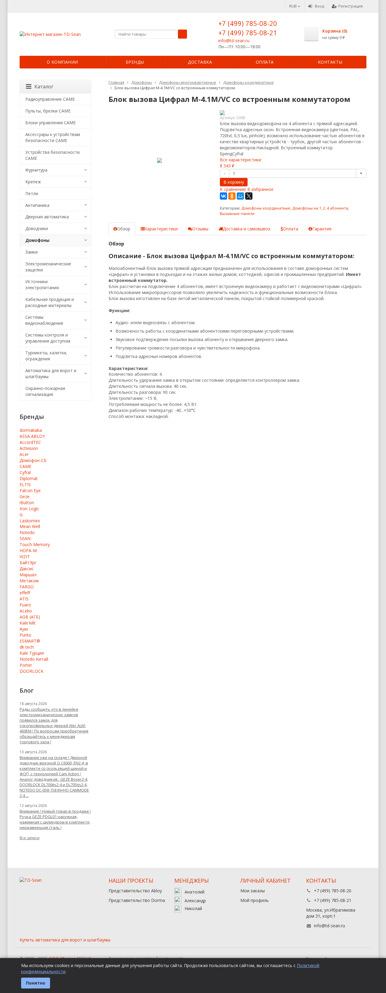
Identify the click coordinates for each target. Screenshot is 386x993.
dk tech (27, 647)
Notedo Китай (34, 659)
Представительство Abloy (135, 890)
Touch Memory (35, 544)
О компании (62, 62)
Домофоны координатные (265, 208)
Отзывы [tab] (200, 229)
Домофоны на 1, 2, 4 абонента (320, 208)
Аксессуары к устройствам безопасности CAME (52, 137)
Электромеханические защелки (48, 267)
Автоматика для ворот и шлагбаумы (50, 373)
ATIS (24, 599)
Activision (29, 448)
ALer (24, 454)
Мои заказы (252, 890)
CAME (25, 466)
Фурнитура (36, 170)
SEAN (25, 538)
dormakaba (31, 430)
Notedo (27, 532)
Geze (25, 496)
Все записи (30, 837)
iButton (27, 502)
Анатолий (194, 892)
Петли (31, 193)
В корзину (233, 182)
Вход (319, 6)
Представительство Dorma (137, 900)
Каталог (43, 86)
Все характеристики (240, 160)
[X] (248, 196)
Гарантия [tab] (321, 229)
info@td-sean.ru (233, 40)
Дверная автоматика (47, 217)
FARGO (27, 587)
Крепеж (33, 182)
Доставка (200, 62)
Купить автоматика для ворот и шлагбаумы (65, 940)
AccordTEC (30, 442)
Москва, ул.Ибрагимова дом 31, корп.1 (330, 913)
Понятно (35, 983)
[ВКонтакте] (223, 196)
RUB (293, 6)
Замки (31, 252)
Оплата (265, 62)
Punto (25, 635)
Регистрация (350, 6)
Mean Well (30, 526)
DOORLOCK (31, 671)
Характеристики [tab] (161, 229)
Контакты (330, 62)
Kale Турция (32, 653)
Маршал (28, 574)
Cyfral (25, 472)
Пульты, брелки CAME (48, 111)
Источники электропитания (42, 284)
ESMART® (30, 641)
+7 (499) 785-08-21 (247, 32)
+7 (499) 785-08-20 (247, 23)
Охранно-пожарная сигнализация (45, 391)
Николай (193, 908)
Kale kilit (28, 623)
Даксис (27, 568)
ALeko (26, 611)
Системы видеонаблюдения (44, 320)
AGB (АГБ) (30, 617)
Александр (195, 900)
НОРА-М (28, 550)
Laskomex (30, 520)
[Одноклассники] (232, 196)
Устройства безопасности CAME (52, 155)
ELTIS (25, 484)
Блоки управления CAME (50, 122)
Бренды (135, 62)
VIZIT (25, 556)
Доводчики (36, 228)
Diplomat (29, 478)
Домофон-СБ (33, 460)
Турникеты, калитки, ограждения (46, 356)
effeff (25, 593)
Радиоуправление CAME (50, 99)
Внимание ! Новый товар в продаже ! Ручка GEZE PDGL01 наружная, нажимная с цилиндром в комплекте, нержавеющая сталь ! (55, 819)
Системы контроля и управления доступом (47, 338)
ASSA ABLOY (32, 436)
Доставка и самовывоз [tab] (246, 229)
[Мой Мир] (240, 196)
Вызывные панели (237, 213)
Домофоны (37, 240)
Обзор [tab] (123, 229)
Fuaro (25, 605)
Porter (26, 665)
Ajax (24, 629)
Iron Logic (29, 508)
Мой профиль (254, 900)
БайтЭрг (28, 562)
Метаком (29, 580)
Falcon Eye (30, 490)
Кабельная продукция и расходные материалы (49, 302)
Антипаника (37, 205)
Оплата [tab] (290, 229)
